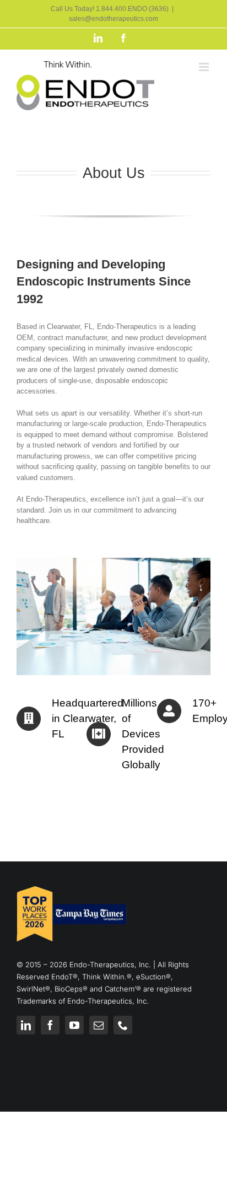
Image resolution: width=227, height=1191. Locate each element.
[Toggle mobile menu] (204, 67)
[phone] (123, 1025)
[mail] (98, 1025)
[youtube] (74, 1025)
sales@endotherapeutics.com (113, 19)
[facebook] (50, 1025)
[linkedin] (26, 1025)
